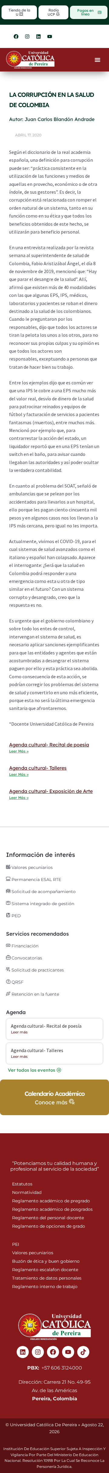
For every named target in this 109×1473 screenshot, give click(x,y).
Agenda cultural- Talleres (38, 768)
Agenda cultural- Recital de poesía (49, 745)
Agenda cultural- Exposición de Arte (51, 791)
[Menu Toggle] (97, 59)
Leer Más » (18, 751)
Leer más (19, 1032)
